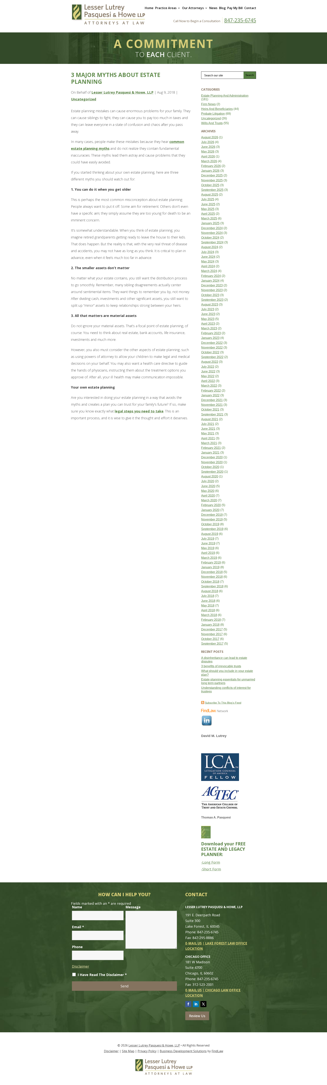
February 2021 (211, 447)
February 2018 (211, 619)
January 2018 (210, 624)
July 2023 (207, 309)
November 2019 (212, 519)
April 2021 (208, 438)
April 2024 (208, 266)
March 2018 (209, 615)
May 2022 (207, 376)
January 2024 (210, 280)
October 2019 (210, 524)
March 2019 (209, 557)
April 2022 (208, 381)
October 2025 (210, 185)
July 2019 (207, 538)
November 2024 (212, 232)
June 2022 (208, 371)
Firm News (208, 104)
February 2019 (211, 562)
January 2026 (210, 170)
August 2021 (209, 419)
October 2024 (210, 237)
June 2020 (208, 486)
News (213, 8)
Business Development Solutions (183, 1051)
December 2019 (212, 514)
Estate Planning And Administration (224, 95)
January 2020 (210, 510)
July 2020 (207, 481)
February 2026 (211, 166)
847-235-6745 (240, 20)
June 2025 (208, 204)
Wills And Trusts (212, 123)
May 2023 (207, 319)
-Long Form (210, 862)
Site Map (128, 1051)
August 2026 (209, 137)
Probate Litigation (213, 113)
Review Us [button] (197, 1016)
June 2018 (208, 600)
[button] (323, 1057)
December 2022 (212, 342)
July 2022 (207, 366)
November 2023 (212, 290)
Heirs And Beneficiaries (217, 109)
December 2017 (212, 629)
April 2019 (208, 552)
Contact (250, 8)
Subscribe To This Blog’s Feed (223, 702)
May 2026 (207, 151)
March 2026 (209, 161)
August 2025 (209, 194)
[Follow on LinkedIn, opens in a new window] (196, 1004)
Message (133, 907)
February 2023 (211, 333)
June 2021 (208, 428)
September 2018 (212, 586)
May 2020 (207, 490)
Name (77, 907)
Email (78, 927)
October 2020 (210, 467)
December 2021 (212, 400)
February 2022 (211, 390)
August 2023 (209, 304)
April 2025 (208, 213)
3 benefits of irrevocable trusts (221, 666)
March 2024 (209, 271)
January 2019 (210, 567)
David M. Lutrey (214, 736)
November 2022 (212, 347)
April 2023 (208, 323)
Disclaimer (80, 966)
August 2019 (209, 533)
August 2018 (209, 591)
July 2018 (207, 595)
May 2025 (207, 209)
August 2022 (209, 361)
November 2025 (212, 180)
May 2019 (207, 548)
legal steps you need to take (139, 411)
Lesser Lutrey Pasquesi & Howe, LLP (122, 92)
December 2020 (212, 457)
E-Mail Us (193, 943)
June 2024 (208, 256)
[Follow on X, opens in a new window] (203, 1004)
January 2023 (210, 337)
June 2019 (208, 543)
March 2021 (209, 443)
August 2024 (209, 247)
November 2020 (212, 462)
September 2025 (212, 189)
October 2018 (210, 581)
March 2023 (209, 328)
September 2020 (212, 471)
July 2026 (207, 142)
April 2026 (208, 156)
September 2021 (212, 414)
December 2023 (212, 285)
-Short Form (211, 869)
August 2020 (209, 476)
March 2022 (209, 385)
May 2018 (207, 605)
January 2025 (210, 223)
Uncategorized (83, 99)
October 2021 (210, 409)
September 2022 (212, 357)
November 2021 (212, 404)
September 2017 (212, 643)
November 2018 (212, 576)
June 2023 (208, 314)
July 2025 (207, 199)
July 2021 (207, 424)
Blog (222, 8)
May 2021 (207, 433)
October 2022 (210, 352)
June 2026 (208, 146)
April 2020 (208, 495)
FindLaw (217, 1051)
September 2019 (212, 529)
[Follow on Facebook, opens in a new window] (188, 1004)
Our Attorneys (193, 8)
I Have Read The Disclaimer (102, 975)
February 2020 (211, 505)
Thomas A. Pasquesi (216, 817)
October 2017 (210, 638)
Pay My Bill (235, 8)
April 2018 (208, 610)
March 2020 (209, 500)
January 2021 (210, 452)
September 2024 (212, 242)
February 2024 (211, 276)
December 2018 (212, 572)
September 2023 (212, 299)
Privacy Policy (147, 1051)
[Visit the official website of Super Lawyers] (215, 746)
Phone (77, 947)
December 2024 (212, 228)
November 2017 (212, 634)
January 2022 (210, 395)
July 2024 (207, 252)
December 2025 (212, 175)
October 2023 (210, 295)
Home (149, 8)
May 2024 (207, 261)
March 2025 (209, 218)
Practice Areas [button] (166, 8)
